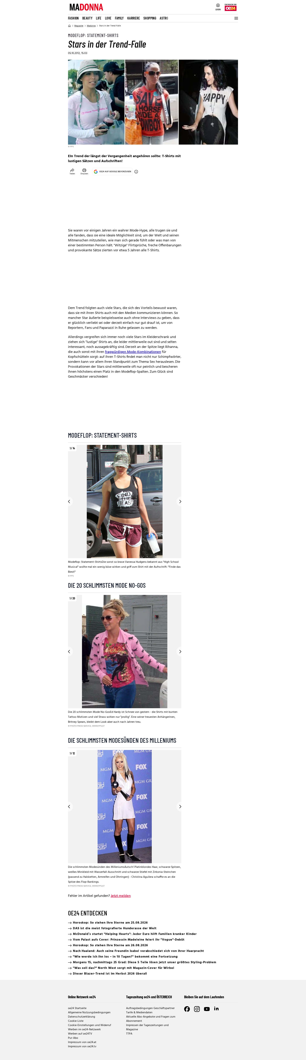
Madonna (91, 25)
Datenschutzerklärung (81, 1017)
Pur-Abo (73, 1038)
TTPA (129, 1034)
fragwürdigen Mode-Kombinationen (133, 352)
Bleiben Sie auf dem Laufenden (204, 997)
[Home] (69, 25)
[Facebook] (187, 1009)
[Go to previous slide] (68, 501)
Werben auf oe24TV (80, 1034)
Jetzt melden (121, 895)
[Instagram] (197, 1009)
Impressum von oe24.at (82, 1042)
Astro (164, 18)
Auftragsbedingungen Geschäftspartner (150, 1008)
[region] (124, 511)
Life (98, 18)
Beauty (87, 18)
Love (108, 18)
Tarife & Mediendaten (139, 1012)
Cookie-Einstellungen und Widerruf (89, 1025)
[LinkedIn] (217, 1009)
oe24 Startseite (77, 1008)
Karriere (133, 18)
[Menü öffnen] (235, 18)
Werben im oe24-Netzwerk (84, 1029)
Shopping (149, 18)
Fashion (73, 18)
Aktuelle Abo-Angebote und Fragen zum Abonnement (150, 1019)
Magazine (78, 25)
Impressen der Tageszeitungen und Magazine (147, 1027)
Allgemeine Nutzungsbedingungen (89, 1012)
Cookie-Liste (75, 1021)
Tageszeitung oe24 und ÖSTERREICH (149, 997)
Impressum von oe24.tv (82, 1046)
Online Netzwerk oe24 (82, 997)
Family (119, 18)
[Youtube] (207, 1009)
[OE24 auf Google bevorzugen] (136, 172)
